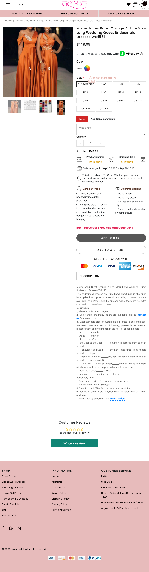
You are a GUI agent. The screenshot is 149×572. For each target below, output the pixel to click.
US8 (103, 92)
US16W (121, 100)
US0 (103, 84)
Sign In (135, 4)
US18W (138, 100)
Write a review (74, 443)
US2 (121, 84)
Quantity (81, 136)
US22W (104, 108)
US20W (85, 108)
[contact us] (79, 318)
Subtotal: (81, 151)
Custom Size (86, 84)
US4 (138, 84)
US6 (85, 92)
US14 (86, 100)
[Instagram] (19, 528)
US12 (138, 92)
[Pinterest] (11, 528)
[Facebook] (3, 528)
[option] (27, 13)
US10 (121, 92)
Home (8, 20)
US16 (104, 100)
